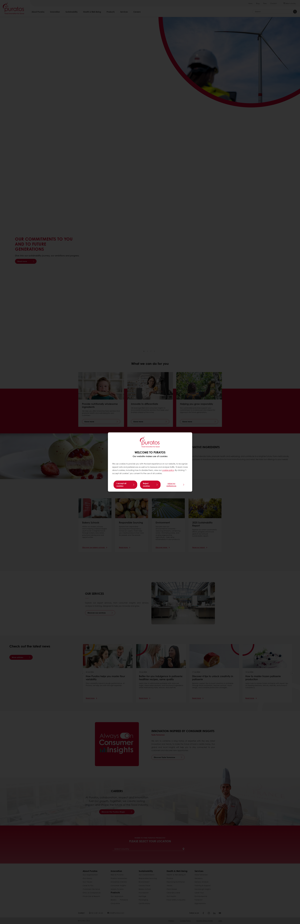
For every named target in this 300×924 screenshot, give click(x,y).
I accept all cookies (121, 484)
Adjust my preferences (171, 484)
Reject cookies (146, 484)
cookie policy (168, 470)
